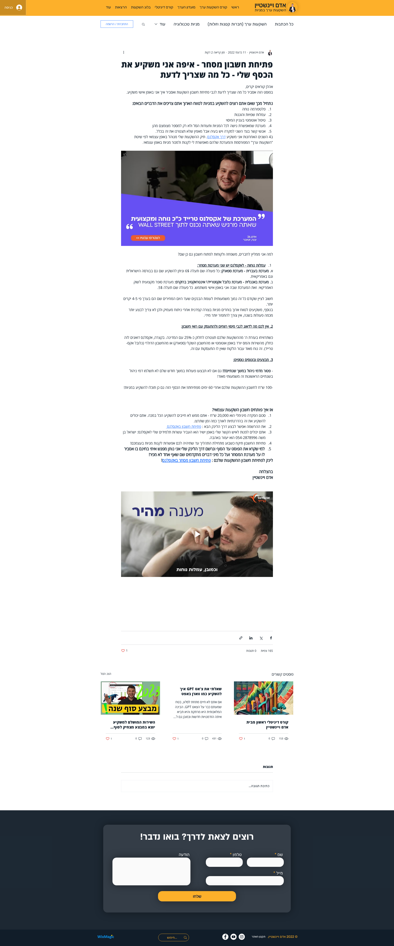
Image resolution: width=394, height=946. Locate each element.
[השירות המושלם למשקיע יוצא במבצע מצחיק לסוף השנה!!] (130, 698)
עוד (162, 24)
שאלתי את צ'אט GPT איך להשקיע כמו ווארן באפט (201, 691)
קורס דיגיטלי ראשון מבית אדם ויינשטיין (267, 724)
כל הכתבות (284, 24)
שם (280, 854)
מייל (279, 873)
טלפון (237, 854)
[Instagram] (242, 937)
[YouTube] (233, 937)
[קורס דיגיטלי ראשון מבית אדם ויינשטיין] (263, 698)
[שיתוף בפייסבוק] (271, 638)
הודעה (184, 854)
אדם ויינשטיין (277, 937)
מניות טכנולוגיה (186, 24)
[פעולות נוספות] (123, 52)
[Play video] (197, 534)
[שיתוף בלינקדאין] (251, 638)
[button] (143, 24)
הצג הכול (106, 674)
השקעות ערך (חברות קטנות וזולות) (237, 24)
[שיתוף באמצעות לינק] (241, 638)
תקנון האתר (258, 936)
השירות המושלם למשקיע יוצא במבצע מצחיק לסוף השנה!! (134, 724)
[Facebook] (225, 937)
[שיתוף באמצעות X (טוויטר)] (261, 638)
